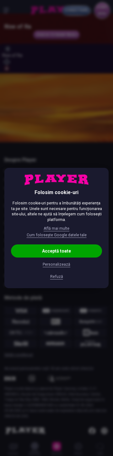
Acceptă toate (56, 250)
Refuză (56, 276)
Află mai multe (56, 228)
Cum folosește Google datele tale (57, 235)
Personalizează (56, 264)
